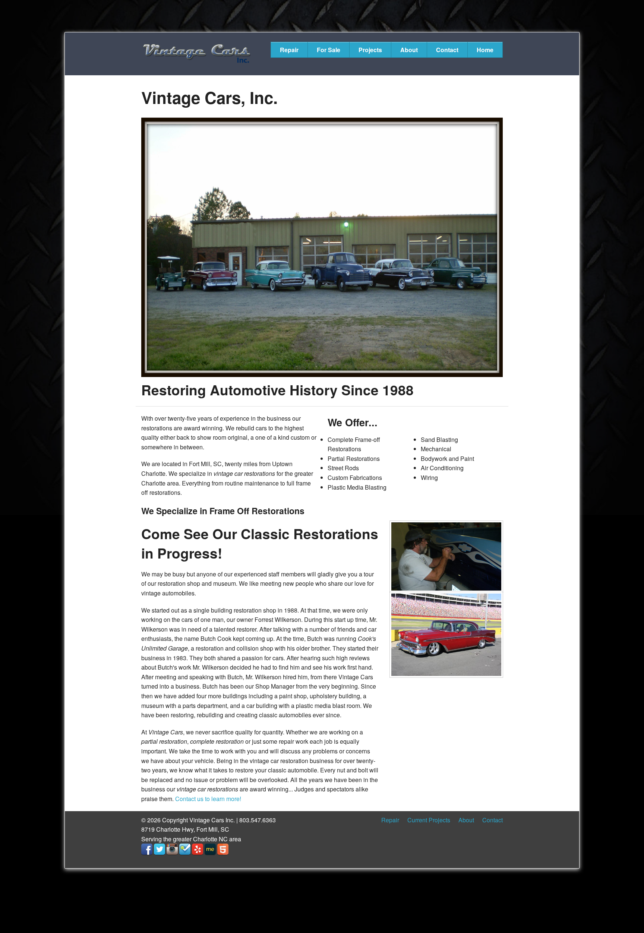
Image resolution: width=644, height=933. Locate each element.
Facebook (146, 849)
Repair (289, 49)
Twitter (159, 849)
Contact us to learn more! (208, 798)
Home (485, 49)
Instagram (172, 849)
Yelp (197, 849)
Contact (447, 49)
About (409, 49)
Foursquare (184, 849)
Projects (370, 49)
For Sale (328, 49)
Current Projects (428, 820)
